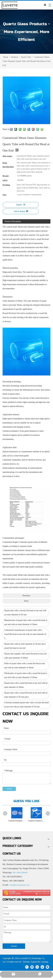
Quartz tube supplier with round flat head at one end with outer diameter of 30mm (25, 656)
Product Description (13, 221)
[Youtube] (42, 967)
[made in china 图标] (26, 893)
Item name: (7, 156)
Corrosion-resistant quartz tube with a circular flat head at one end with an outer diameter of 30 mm (26, 704)
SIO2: (5, 180)
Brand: (6, 176)
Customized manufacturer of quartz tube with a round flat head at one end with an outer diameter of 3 (25, 634)
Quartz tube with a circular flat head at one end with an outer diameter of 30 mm (25, 612)
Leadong (44, 962)
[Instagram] (47, 967)
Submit (9, 789)
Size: (5, 195)
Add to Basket (19, 211)
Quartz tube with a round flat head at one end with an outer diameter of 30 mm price (25, 695)
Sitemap (26, 962)
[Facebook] (27, 967)
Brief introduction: (8, 165)
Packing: (6, 185)
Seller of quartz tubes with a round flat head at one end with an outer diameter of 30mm (24, 665)
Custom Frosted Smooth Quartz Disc (36, 821)
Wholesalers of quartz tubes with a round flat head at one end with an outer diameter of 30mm (25, 675)
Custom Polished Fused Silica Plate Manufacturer (16, 821)
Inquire (19, 205)
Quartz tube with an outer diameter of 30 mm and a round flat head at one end (25, 646)
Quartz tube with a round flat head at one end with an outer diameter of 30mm (25, 685)
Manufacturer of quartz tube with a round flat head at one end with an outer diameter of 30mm (25, 622)
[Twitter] (37, 967)
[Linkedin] (32, 967)
